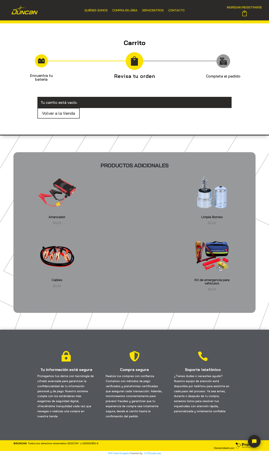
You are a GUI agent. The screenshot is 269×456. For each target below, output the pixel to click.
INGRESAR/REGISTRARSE (244, 7)
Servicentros (153, 10)
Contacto (176, 10)
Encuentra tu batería (41, 77)
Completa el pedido (223, 76)
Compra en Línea (124, 10)
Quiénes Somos (96, 10)
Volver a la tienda (58, 113)
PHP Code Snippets (118, 453)
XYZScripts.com (152, 453)
